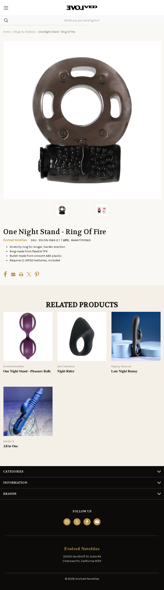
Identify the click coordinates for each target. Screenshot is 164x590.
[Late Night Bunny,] (136, 336)
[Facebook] (5, 274)
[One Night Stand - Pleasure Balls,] (28, 336)
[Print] (21, 274)
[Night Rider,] (82, 336)
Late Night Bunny (124, 371)
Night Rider (66, 371)
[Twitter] (29, 274)
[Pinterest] (37, 274)
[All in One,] (28, 411)
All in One (10, 446)
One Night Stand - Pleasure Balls (27, 371)
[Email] (13, 274)
